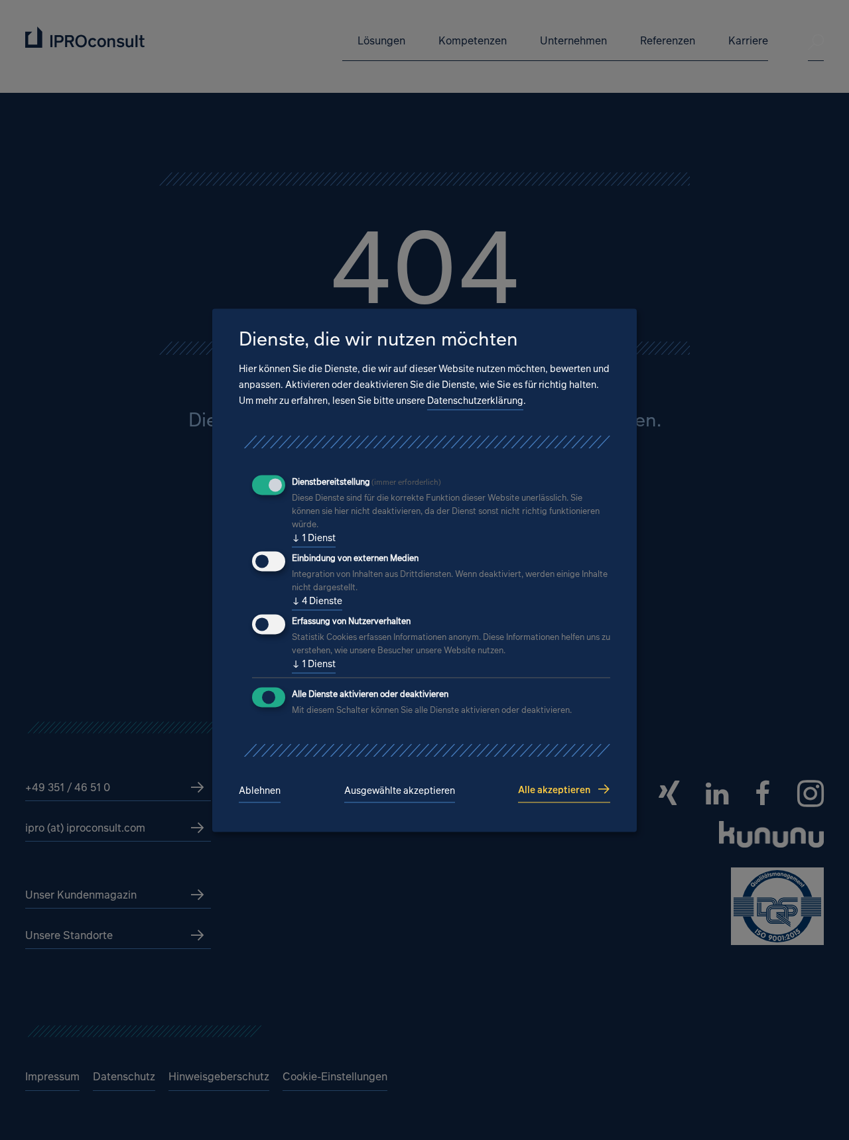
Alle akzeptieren (554, 789)
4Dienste (317, 601)
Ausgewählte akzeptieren (399, 791)
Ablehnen (260, 791)
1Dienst (314, 538)
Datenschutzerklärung (475, 401)
